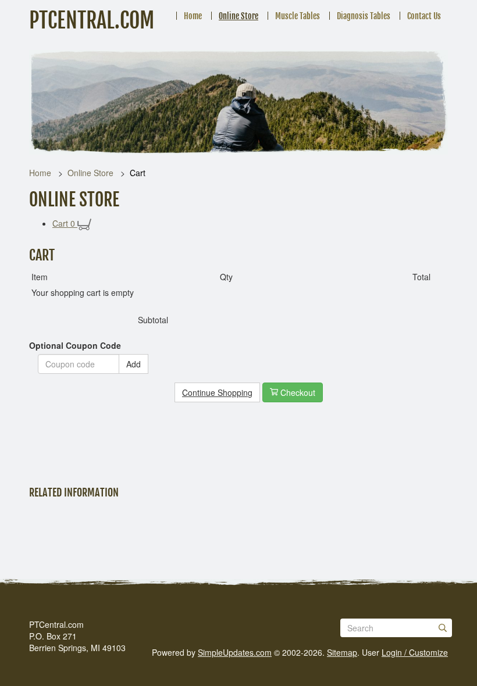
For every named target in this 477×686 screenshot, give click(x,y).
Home (193, 16)
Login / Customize (415, 652)
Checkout (296, 392)
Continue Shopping (217, 392)
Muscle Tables (297, 16)
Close (47, 453)
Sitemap (342, 652)
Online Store (238, 16)
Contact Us (424, 16)
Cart (63, 223)
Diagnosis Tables (363, 16)
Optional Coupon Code (75, 345)
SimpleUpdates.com (235, 652)
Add (133, 364)
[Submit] (442, 628)
